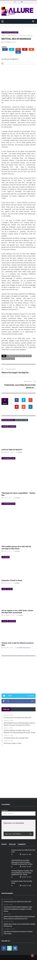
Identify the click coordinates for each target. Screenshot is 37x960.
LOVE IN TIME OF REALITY (11, 450)
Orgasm (28, 355)
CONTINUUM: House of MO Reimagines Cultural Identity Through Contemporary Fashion (16, 27)
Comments (22, 844)
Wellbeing (9, 589)
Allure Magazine (6, 32)
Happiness (5, 426)
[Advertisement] (18, 675)
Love (15, 355)
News (13, 458)
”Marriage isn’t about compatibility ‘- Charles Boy (18, 494)
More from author (21, 420)
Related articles (7, 420)
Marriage (21, 355)
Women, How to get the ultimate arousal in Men (17, 644)
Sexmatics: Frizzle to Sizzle (11, 580)
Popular (12, 844)
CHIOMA (20, 452)
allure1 (17, 497)
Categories (4, 810)
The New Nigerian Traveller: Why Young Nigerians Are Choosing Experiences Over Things (22, 872)
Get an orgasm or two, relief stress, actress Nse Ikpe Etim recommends (17, 611)
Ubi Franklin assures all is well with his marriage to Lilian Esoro (16, 547)
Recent (4, 844)
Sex (13, 358)
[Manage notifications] (32, 955)
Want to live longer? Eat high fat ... (15, 372)
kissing (9, 355)
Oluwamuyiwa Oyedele (23, 647)
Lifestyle (5, 621)
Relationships (14, 32)
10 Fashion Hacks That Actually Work (21, 882)
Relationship (6, 358)
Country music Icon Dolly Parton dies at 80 (14, 25)
